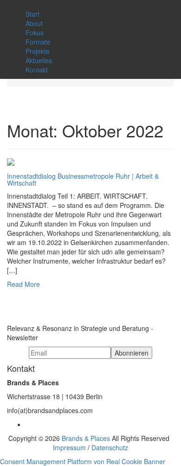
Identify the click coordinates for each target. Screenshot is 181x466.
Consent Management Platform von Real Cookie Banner (82, 461)
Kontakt (37, 69)
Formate (38, 41)
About (34, 23)
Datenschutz (109, 447)
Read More (23, 284)
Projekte (38, 51)
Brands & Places (86, 438)
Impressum (69, 447)
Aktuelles (39, 60)
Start (32, 14)
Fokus (35, 32)
